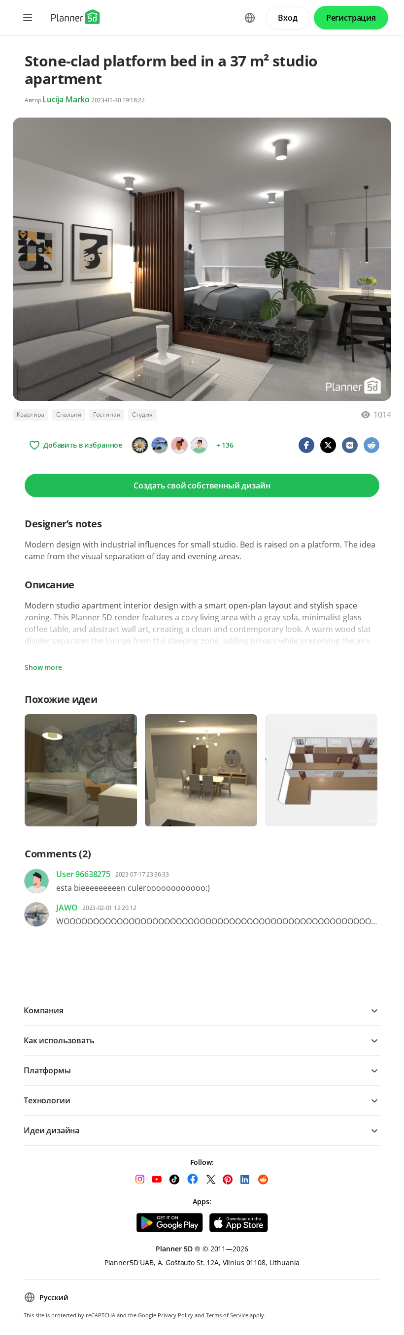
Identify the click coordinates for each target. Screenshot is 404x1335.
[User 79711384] (179, 445)
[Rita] (140, 445)
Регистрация (351, 17)
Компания (44, 1010)
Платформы (47, 1070)
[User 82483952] (199, 445)
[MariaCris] (160, 445)
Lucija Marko (66, 99)
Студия (142, 414)
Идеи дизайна (51, 1130)
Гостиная (106, 414)
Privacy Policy (175, 1315)
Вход (287, 17)
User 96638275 (83, 874)
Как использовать (59, 1040)
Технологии (47, 1100)
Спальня (68, 414)
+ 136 (225, 445)
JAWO (66, 907)
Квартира (30, 414)
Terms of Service (227, 1315)
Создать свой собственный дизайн (202, 485)
